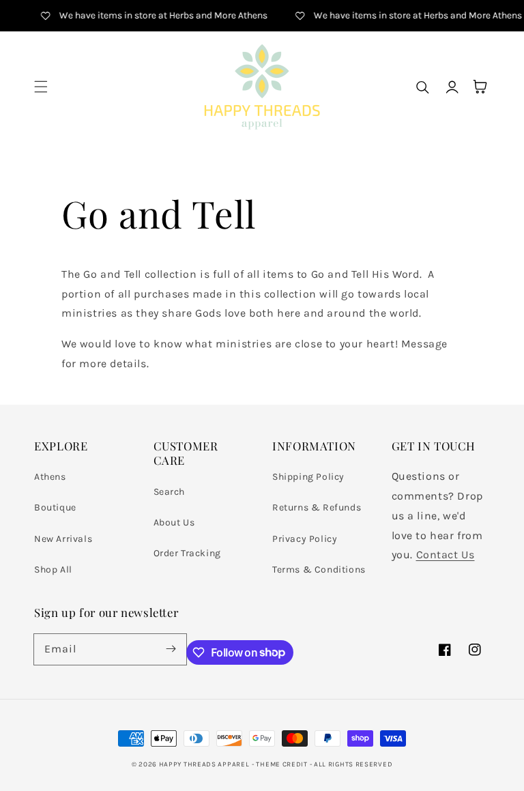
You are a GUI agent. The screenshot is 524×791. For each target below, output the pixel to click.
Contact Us (445, 554)
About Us (174, 522)
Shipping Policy (308, 477)
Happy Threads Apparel (204, 764)
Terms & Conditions (319, 569)
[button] (41, 87)
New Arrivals (63, 539)
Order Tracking (187, 553)
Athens (50, 477)
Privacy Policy (304, 539)
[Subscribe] (171, 649)
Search (170, 492)
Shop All (53, 569)
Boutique (55, 507)
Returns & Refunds (316, 507)
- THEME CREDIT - (283, 764)
